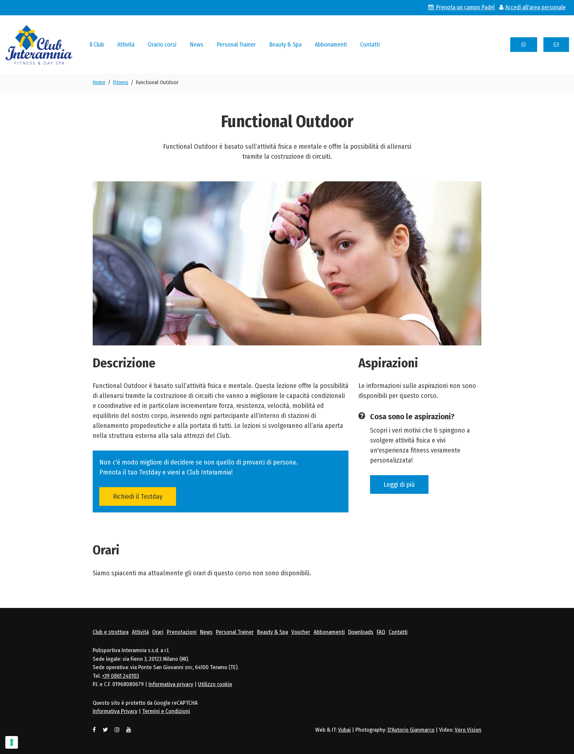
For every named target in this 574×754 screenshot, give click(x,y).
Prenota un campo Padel (465, 7)
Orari (157, 632)
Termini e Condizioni (166, 711)
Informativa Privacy (115, 711)
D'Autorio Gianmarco (411, 729)
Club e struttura (111, 632)
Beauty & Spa (285, 44)
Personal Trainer (236, 44)
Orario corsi (162, 44)
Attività (126, 44)
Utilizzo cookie (215, 684)
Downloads (360, 632)
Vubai (344, 729)
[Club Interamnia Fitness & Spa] (39, 44)
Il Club (96, 44)
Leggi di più (399, 484)
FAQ (381, 632)
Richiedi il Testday (137, 496)
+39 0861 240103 (120, 675)
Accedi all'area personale (535, 7)
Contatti (370, 44)
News (196, 44)
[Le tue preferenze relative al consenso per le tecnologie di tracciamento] (11, 742)
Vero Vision (468, 729)
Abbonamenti (331, 44)
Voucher (300, 632)
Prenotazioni (182, 632)
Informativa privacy (170, 684)
